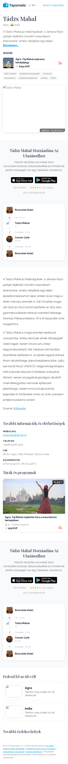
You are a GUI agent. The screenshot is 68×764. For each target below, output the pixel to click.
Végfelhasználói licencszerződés (40, 749)
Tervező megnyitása (53, 5)
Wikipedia (19, 408)
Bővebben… (11, 45)
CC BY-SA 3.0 (57, 130)
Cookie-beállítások (34, 751)
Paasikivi (45, 130)
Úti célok (49, 746)
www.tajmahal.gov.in (15, 435)
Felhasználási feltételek (13, 749)
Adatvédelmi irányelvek (13, 751)
